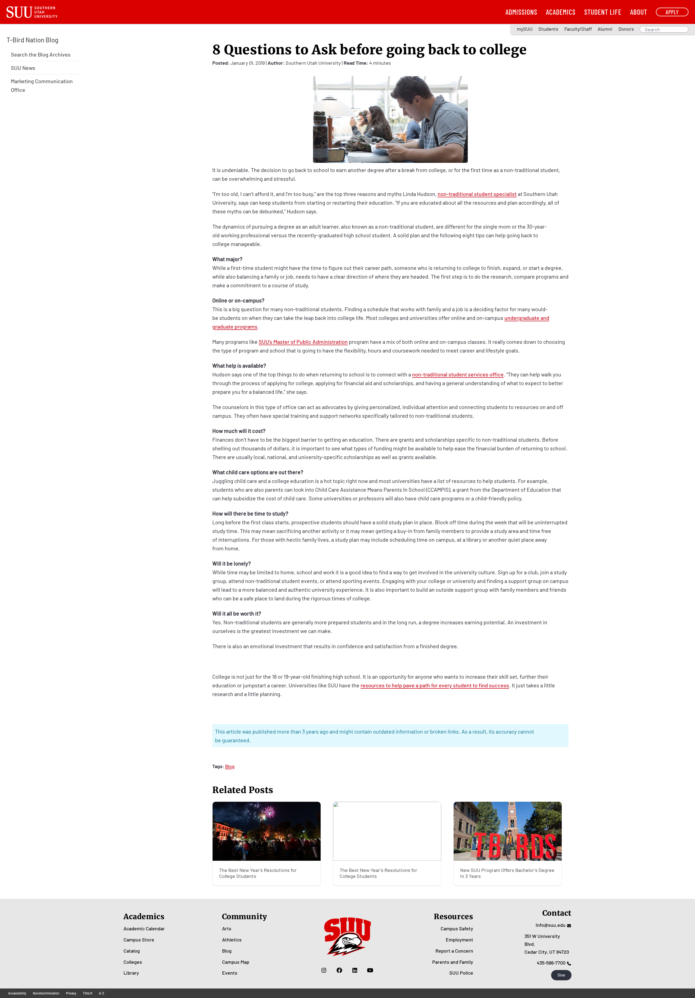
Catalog (132, 951)
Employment (459, 940)
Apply (672, 11)
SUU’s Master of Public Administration (303, 341)
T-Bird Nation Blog (32, 40)
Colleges (133, 962)
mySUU (525, 29)
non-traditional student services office (458, 374)
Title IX (87, 993)
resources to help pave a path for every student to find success (435, 685)
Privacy (71, 993)
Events (229, 973)
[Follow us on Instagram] (323, 970)
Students (548, 29)
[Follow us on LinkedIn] (354, 970)
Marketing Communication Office (42, 85)
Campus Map (235, 962)
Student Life (602, 12)
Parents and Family (452, 962)
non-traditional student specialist (477, 194)
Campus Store (139, 940)
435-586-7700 (551, 963)
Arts (226, 928)
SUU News (23, 67)
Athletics (232, 940)
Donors (626, 29)
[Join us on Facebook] (339, 970)
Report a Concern (454, 951)
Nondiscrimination (46, 993)
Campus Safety (457, 928)
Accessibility (17, 993)
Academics (561, 12)
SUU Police (461, 973)
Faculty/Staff (578, 29)
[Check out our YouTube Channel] (370, 970)
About (638, 12)
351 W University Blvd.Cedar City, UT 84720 (547, 944)
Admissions (521, 12)
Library (131, 973)
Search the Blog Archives (41, 54)
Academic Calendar (144, 928)
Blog (230, 766)
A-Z (101, 993)
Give (561, 975)
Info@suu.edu (551, 925)
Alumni (605, 29)
